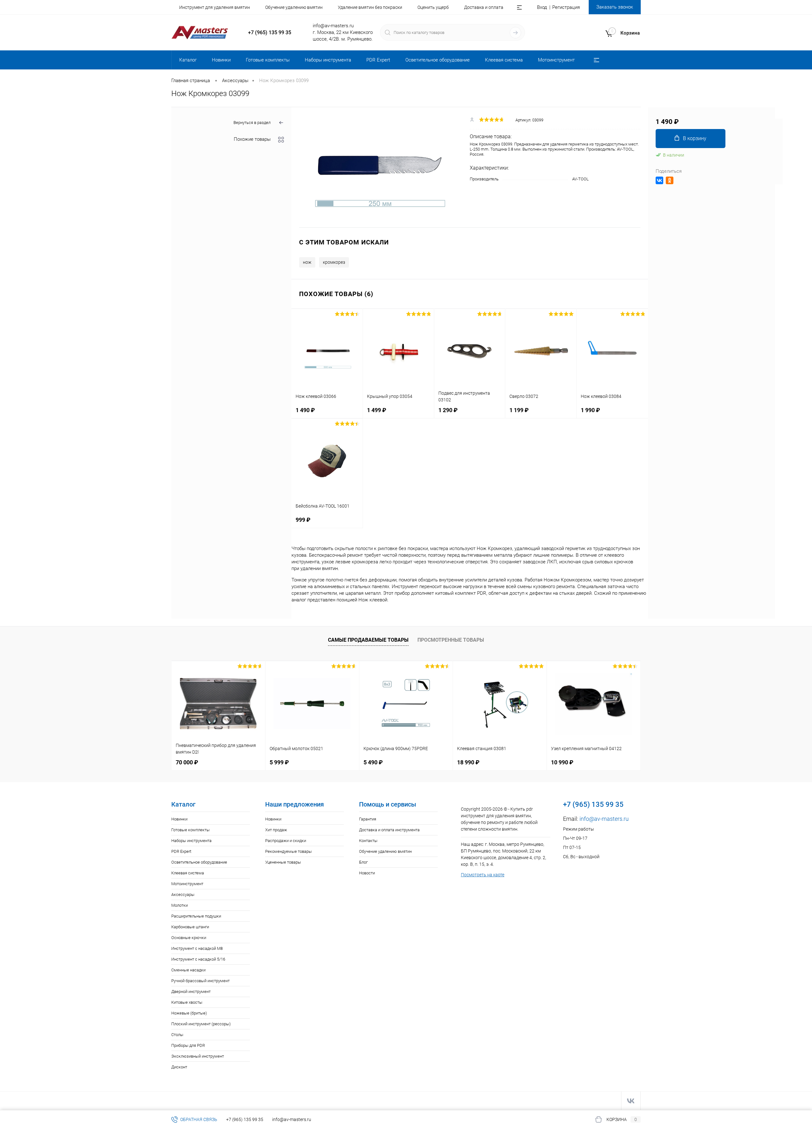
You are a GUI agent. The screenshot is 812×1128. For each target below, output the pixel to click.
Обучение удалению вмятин (294, 7)
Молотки (179, 905)
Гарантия (367, 819)
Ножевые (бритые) (189, 1013)
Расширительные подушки (196, 916)
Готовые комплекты (190, 829)
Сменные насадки (188, 970)
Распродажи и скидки (285, 840)
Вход (542, 7)
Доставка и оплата (483, 7)
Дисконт (179, 1067)
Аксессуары (182, 894)
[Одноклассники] (669, 180)
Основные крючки (188, 937)
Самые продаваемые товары (368, 640)
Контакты (368, 840)
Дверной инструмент (191, 991)
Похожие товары (252, 139)
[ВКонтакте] (659, 180)
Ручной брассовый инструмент (200, 980)
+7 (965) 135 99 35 (269, 32)
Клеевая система (187, 873)
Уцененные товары (283, 862)
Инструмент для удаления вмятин (214, 7)
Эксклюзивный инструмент (197, 1056)
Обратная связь (198, 1119)
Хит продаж (276, 829)
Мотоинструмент (187, 883)
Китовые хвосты (186, 1002)
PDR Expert (181, 851)
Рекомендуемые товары (288, 851)
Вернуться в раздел (252, 122)
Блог (363, 862)
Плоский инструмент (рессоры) (201, 1023)
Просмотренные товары (450, 640)
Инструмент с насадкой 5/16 (198, 959)
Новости (367, 873)
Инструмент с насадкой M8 (197, 948)
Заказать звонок (614, 7)
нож (307, 262)
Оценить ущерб (433, 7)
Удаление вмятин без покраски (370, 7)
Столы (177, 1034)
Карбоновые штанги (190, 926)
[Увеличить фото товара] (380, 167)
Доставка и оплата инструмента (389, 829)
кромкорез (334, 262)
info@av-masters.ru (333, 26)
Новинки (179, 819)
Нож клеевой (372, 600)
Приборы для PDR (188, 1045)
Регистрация (566, 7)
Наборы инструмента (191, 840)
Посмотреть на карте (482, 874)
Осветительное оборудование (199, 862)
